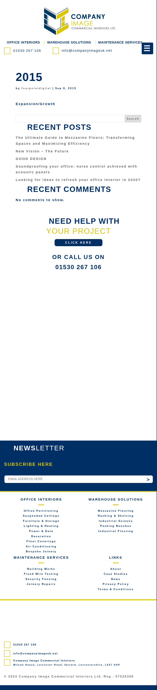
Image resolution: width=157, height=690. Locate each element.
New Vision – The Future (42, 151)
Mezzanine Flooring (116, 510)
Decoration (41, 536)
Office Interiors (23, 42)
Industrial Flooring (115, 531)
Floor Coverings (41, 541)
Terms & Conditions (116, 589)
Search (133, 118)
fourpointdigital (36, 88)
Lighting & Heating (41, 525)
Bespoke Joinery (41, 551)
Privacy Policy (116, 584)
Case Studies (116, 573)
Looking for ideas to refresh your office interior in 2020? (78, 180)
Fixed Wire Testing (41, 573)
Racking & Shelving (116, 515)
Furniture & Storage (41, 520)
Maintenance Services (120, 42)
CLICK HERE (78, 242)
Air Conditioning (41, 546)
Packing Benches (116, 525)
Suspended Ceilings (41, 515)
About (115, 568)
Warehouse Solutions (69, 42)
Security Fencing (41, 579)
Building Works (41, 568)
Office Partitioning (41, 510)
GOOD (31, 159)
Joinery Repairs (41, 584)
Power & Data (41, 531)
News (115, 579)
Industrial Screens (116, 520)
